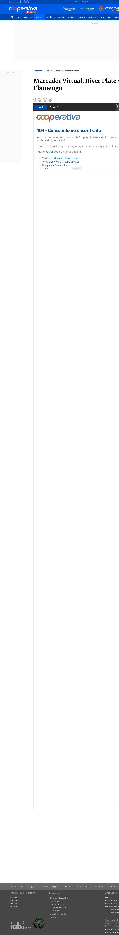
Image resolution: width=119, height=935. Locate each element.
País (18, 17)
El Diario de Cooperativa (59, 898)
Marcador (40, 107)
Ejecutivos (14, 900)
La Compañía (15, 897)
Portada (14, 887)
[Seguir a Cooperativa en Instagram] (27, 2)
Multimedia (93, 17)
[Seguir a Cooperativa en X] (24, 2)
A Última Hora (55, 917)
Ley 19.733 (14, 903)
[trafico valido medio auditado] (39, 928)
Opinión (71, 17)
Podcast (81, 17)
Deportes (39, 17)
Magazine (28, 17)
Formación (54, 107)
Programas (106, 17)
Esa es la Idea (55, 911)
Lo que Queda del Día (58, 914)
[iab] (21, 932)
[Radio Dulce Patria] (68, 8)
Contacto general (112, 903)
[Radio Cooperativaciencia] (87, 8)
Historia (13, 906)
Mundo (61, 17)
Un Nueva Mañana (57, 904)
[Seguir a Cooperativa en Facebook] (20, 2)
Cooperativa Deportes (58, 907)
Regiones (51, 17)
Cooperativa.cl (111, 920)
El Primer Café (55, 901)
